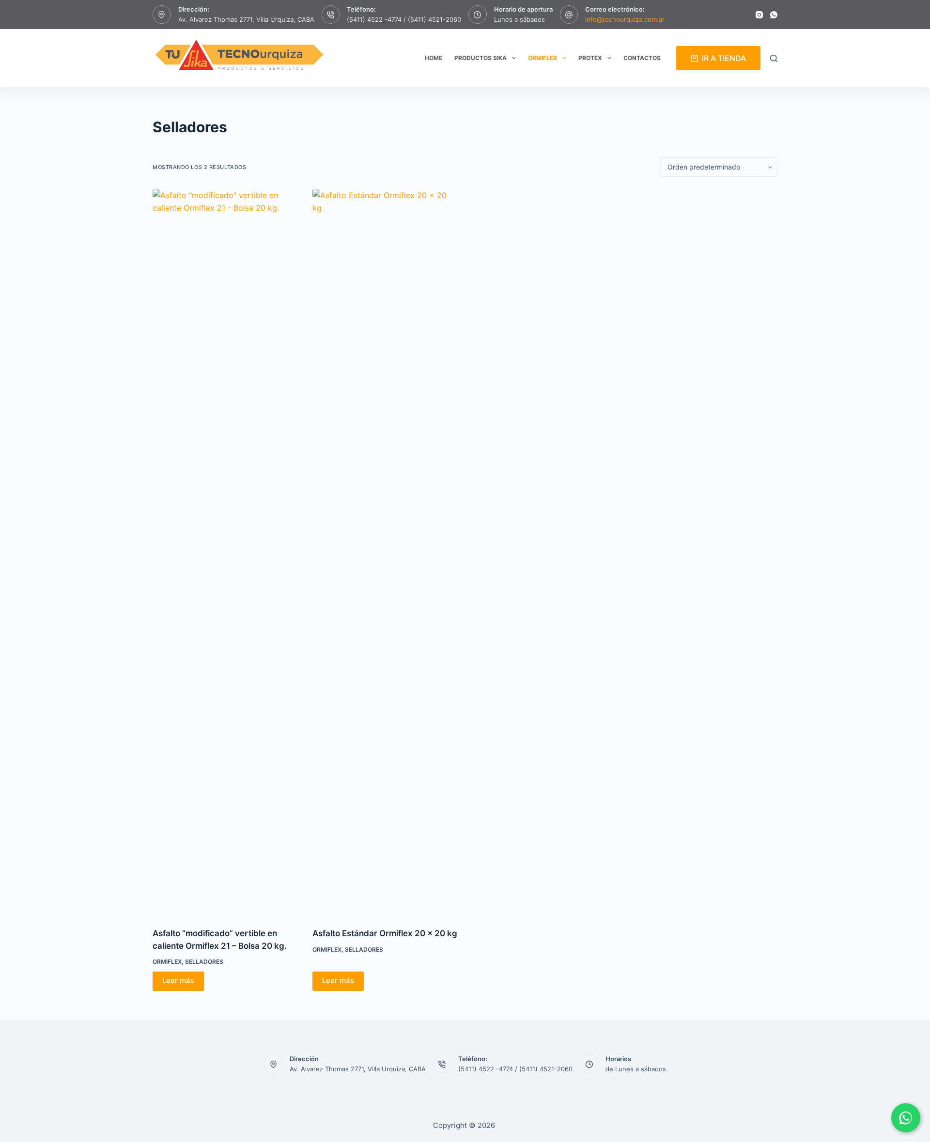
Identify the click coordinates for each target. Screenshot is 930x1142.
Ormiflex (543, 58)
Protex (590, 58)
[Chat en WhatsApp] (905, 1117)
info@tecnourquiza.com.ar (625, 19)
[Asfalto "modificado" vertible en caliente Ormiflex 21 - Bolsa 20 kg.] (225, 552)
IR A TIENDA (724, 58)
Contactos (642, 58)
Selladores (204, 961)
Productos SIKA (480, 58)
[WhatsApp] (773, 14)
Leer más (178, 980)
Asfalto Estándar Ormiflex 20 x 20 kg (384, 933)
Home (433, 58)
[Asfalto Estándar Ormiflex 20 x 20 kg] (385, 552)
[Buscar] (773, 58)
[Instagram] (759, 14)
